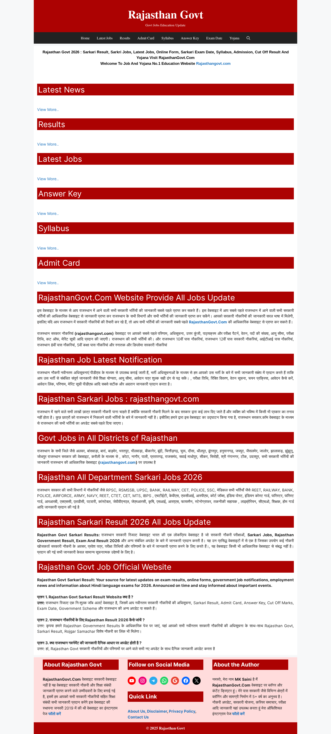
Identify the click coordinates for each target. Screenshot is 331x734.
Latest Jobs (105, 38)
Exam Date (214, 38)
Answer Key (190, 38)
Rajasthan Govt (165, 14)
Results (125, 38)
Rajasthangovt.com (213, 63)
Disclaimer (157, 711)
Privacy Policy (182, 711)
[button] (248, 38)
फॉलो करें (54, 713)
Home (85, 38)
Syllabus (167, 38)
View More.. (48, 109)
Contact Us (138, 717)
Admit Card (145, 38)
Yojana (234, 38)
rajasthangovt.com (118, 462)
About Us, (137, 711)
